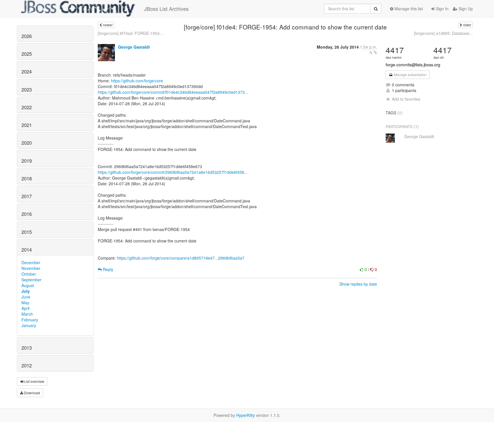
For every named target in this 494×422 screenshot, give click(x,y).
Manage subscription (410, 74)
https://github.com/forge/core (137, 80)
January (28, 325)
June (25, 297)
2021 (26, 125)
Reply (107, 269)
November (30, 268)
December (30, 262)
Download (31, 392)
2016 (26, 213)
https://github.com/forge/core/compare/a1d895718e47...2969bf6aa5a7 (180, 258)
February (29, 320)
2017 (26, 196)
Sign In (442, 8)
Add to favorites (406, 99)
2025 (26, 53)
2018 (26, 178)
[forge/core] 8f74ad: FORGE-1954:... (131, 33)
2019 (26, 160)
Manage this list (408, 8)
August (27, 285)
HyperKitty (245, 415)
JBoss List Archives (166, 8)
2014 (26, 249)
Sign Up (465, 8)
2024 (26, 71)
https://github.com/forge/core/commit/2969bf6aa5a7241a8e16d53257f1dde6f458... (173, 172)
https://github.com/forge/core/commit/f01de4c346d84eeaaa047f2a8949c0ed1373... (173, 92)
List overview (33, 381)
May (25, 302)
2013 (26, 347)
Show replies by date (358, 284)
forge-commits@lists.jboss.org (413, 64)
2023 (26, 89)
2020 (26, 142)
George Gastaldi (134, 47)
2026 (26, 36)
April (25, 308)
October (28, 274)
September (31, 279)
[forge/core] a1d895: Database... (443, 33)
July (25, 291)
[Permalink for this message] (375, 52)
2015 (26, 231)
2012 (26, 365)
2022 (26, 107)
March (27, 314)
